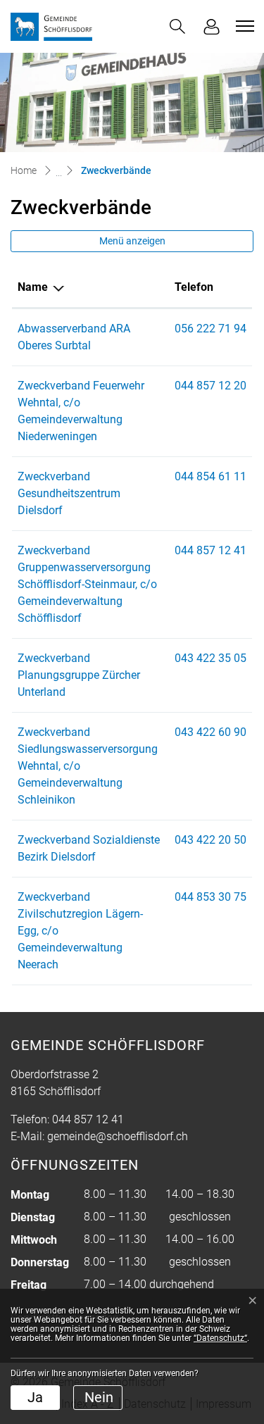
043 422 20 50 (210, 840)
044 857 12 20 (210, 385)
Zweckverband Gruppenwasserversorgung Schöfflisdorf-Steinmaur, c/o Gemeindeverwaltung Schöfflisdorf (87, 584)
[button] (177, 26)
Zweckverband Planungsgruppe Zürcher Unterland (79, 675)
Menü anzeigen (132, 240)
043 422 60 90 (210, 732)
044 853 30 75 (210, 897)
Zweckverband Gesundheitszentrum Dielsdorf (69, 493)
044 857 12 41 (210, 550)
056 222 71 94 (210, 328)
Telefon (194, 287)
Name (33, 287)
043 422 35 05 (210, 658)
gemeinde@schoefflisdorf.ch (117, 1136)
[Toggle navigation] (242, 26)
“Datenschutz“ (220, 1338)
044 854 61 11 (210, 476)
